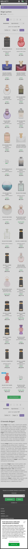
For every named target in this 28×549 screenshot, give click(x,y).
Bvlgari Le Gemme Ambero (21, 362)
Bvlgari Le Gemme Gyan (21, 241)
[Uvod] (1, 14)
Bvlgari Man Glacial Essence (21, 169)
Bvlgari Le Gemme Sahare (7, 314)
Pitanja (2, 508)
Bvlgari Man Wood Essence (21, 97)
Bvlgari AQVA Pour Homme (7, 194)
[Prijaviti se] (19, 1)
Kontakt (3, 511)
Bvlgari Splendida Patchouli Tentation (21, 145)
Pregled (3, 513)
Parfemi (4, 14)
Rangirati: (6, 23)
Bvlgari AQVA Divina (7, 217)
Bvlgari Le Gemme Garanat (21, 290)
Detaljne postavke (14, 541)
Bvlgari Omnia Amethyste (7, 121)
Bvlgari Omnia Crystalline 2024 (21, 266)
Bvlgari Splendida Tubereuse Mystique (7, 73)
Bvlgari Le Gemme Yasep (7, 361)
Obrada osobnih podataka (7, 518)
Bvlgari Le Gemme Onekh (7, 266)
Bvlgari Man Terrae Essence (7, 145)
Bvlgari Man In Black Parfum (7, 169)
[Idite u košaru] (22, 1)
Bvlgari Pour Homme (21, 193)
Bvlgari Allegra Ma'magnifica (21, 338)
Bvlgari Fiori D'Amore (7, 385)
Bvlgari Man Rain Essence (21, 121)
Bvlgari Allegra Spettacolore (21, 386)
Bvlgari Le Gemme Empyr (21, 314)
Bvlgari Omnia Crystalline (7, 97)
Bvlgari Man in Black (7, 49)
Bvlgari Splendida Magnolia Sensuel (21, 73)
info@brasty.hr (14, 502)
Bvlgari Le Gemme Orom (7, 338)
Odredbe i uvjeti (4, 516)
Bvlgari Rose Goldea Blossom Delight (21, 217)
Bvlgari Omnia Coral (21, 49)
